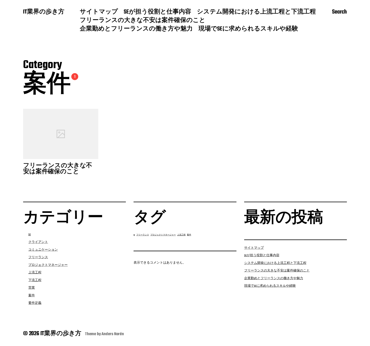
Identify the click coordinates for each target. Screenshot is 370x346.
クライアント (38, 242)
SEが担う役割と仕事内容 (157, 12)
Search (339, 12)
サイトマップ (99, 12)
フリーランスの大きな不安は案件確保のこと (142, 20)
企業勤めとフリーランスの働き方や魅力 (136, 29)
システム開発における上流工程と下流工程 (256, 12)
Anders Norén (113, 334)
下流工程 (34, 280)
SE (29, 234)
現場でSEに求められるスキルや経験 (248, 29)
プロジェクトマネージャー (48, 265)
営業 (31, 288)
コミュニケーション (43, 250)
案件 (31, 295)
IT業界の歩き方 (43, 12)
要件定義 (34, 303)
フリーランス (38, 257)
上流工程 (34, 272)
